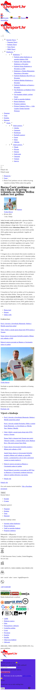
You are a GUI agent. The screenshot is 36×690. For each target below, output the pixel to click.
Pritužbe (6, 637)
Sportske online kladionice (12, 523)
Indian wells (7, 315)
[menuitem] (5, 18)
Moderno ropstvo (9, 621)
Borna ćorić (7, 310)
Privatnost (7, 633)
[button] (18, 15)
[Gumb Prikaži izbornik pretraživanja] (1, 165)
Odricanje (7, 642)
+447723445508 (6, 587)
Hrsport (6, 312)
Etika (5, 623)
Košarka (6, 511)
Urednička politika (9, 628)
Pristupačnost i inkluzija (11, 626)
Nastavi (3, 492)
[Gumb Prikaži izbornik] (3, 165)
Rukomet (7, 516)
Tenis (5, 513)
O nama (6, 501)
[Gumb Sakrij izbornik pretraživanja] (1, 167)
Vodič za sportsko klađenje (12, 528)
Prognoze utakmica (10, 530)
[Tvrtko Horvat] (17, 380)
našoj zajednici (27, 676)
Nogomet (7, 509)
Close (2, 688)
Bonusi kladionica (9, 526)
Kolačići (6, 635)
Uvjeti (6, 630)
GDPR (6, 618)
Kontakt (6, 499)
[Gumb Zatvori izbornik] (3, 36)
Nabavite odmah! (5, 672)
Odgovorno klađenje (10, 640)
